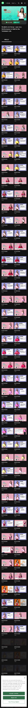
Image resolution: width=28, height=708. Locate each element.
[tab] (7, 39)
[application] (14, 13)
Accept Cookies (13, 693)
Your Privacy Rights (13, 702)
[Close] (25, 678)
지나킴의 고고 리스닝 (8, 27)
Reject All (14, 697)
